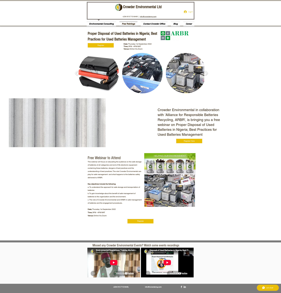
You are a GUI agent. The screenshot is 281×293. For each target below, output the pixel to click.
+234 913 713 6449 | (131, 17)
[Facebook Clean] (181, 287)
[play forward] (206, 73)
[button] (98, 73)
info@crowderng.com (148, 17)
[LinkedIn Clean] (185, 287)
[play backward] (76, 73)
